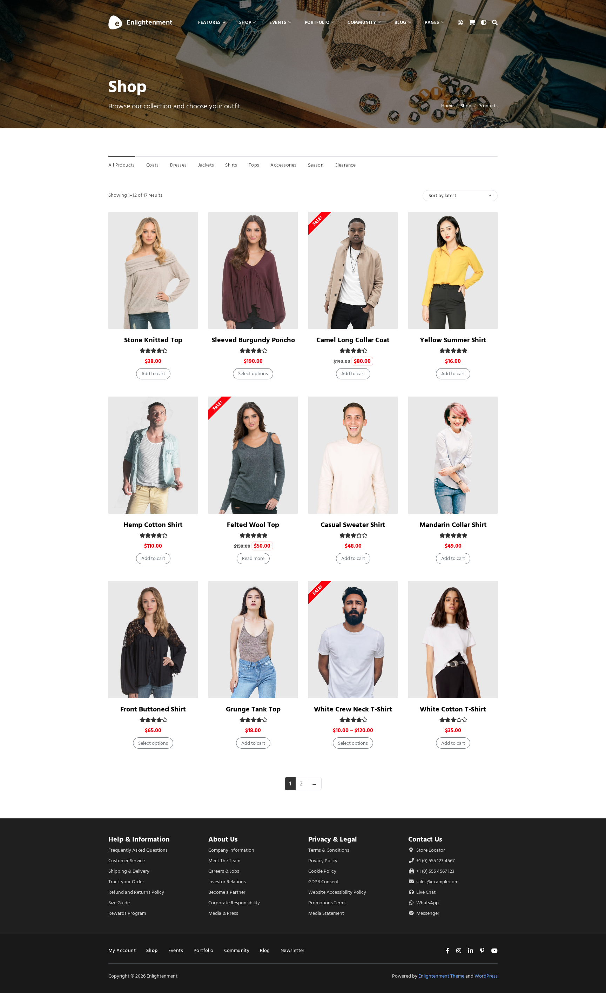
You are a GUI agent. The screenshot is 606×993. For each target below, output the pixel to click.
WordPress (486, 976)
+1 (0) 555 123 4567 (434, 860)
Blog (265, 950)
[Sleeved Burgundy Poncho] (253, 270)
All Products (121, 165)
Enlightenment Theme (441, 976)
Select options (253, 373)
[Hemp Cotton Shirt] (153, 455)
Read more (253, 558)
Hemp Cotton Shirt (153, 525)
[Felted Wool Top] (253, 455)
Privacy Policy (322, 860)
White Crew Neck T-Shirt (353, 709)
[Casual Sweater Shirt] (353, 455)
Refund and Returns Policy (136, 892)
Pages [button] (432, 22)
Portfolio (204, 950)
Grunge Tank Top (253, 709)
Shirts (231, 165)
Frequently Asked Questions (138, 850)
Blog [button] (400, 22)
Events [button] (278, 22)
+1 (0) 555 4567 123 (434, 871)
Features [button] (209, 22)
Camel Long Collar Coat (353, 340)
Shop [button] (245, 22)
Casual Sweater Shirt (353, 525)
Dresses (178, 165)
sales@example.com (437, 881)
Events (175, 950)
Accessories (283, 165)
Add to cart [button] (153, 373)
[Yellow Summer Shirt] (453, 270)
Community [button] (362, 22)
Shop (465, 105)
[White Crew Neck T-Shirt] (353, 639)
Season (315, 165)
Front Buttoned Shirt (153, 709)
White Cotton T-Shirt (453, 709)
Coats (152, 165)
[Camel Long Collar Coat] (353, 270)
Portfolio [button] (317, 22)
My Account (122, 950)
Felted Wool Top (253, 525)
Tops (254, 165)
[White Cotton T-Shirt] (453, 639)
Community (237, 950)
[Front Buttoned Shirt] (153, 639)
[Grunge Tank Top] (253, 639)
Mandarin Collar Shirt (453, 525)
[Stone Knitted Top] (153, 270)
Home (447, 105)
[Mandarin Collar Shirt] (453, 455)
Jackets (206, 165)
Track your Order (126, 881)
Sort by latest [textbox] (442, 195)
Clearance (345, 165)
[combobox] (460, 195)
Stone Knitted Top (153, 340)
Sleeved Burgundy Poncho (253, 340)
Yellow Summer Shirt (453, 340)
